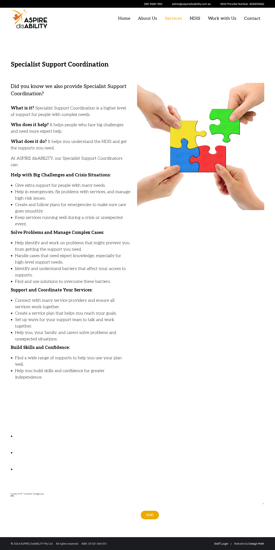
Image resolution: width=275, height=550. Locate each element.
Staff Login (221, 543)
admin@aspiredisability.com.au (191, 4)
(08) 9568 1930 (153, 4)
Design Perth (256, 543)
